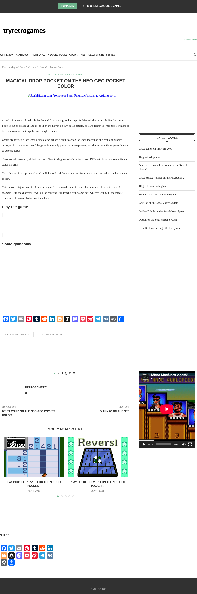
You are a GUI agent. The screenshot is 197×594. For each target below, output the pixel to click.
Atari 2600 (6, 54)
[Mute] (184, 444)
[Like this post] (58, 373)
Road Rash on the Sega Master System (160, 228)
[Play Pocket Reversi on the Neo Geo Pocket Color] (98, 457)
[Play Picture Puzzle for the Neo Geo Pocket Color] (34, 457)
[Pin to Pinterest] (70, 373)
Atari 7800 (22, 54)
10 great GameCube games (104, 6)
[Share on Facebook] (62, 373)
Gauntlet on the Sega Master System (158, 202)
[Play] (144, 444)
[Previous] (79, 6)
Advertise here (190, 39)
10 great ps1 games (149, 157)
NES (83, 54)
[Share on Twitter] (66, 373)
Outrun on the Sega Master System (158, 219)
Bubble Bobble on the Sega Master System (162, 211)
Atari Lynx (38, 54)
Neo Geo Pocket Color (63, 54)
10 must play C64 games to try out (158, 194)
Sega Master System (101, 54)
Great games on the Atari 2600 (155, 148)
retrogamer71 (36, 387)
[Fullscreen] (190, 444)
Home (5, 67)
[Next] (83, 6)
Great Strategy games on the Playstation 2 (161, 177)
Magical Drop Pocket (16, 334)
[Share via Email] (74, 373)
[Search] (195, 54)
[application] (167, 409)
